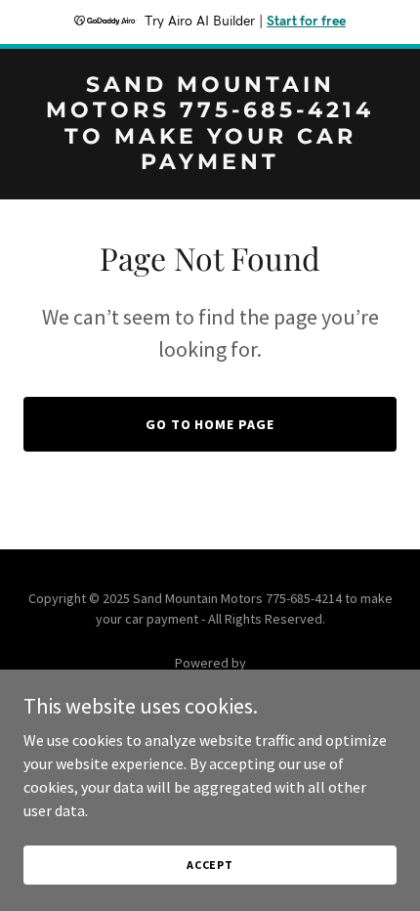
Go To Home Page (210, 424)
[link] (210, 163)
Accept (210, 864)
